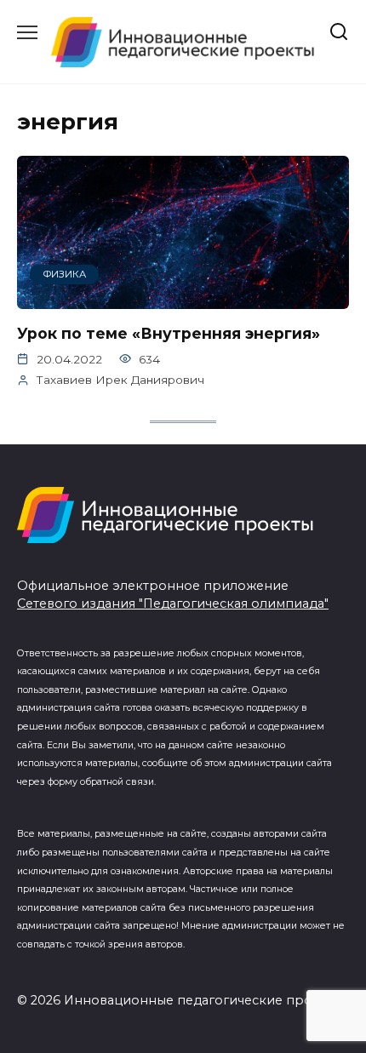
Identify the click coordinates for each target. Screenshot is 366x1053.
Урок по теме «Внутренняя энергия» (168, 333)
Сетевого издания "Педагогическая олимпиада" (173, 603)
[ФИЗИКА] (183, 298)
